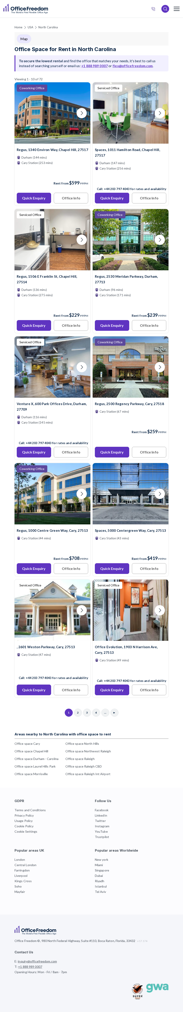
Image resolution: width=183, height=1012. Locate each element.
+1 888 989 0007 (155, 9)
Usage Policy (24, 821)
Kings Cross (23, 881)
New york (101, 859)
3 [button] (43, 498)
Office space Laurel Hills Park (35, 766)
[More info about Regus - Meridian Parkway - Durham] (130, 267)
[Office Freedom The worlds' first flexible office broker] (25, 8)
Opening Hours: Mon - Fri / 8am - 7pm (41, 972)
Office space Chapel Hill (31, 751)
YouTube (101, 831)
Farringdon (22, 870)
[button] (139, 529)
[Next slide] (82, 113)
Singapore (102, 870)
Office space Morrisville (31, 774)
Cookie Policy (24, 826)
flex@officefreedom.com (132, 66)
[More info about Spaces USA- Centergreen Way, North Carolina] (130, 521)
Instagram (102, 826)
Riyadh (99, 881)
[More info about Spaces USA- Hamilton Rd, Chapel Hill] (130, 141)
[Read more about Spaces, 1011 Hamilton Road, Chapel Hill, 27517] (130, 179)
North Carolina (48, 27)
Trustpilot (102, 837)
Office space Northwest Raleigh (88, 751)
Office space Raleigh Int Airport (87, 774)
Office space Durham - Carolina (36, 759)
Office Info (71, 198)
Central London (25, 865)
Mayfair (20, 892)
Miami (99, 865)
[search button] (47, 8)
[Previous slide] (23, 113)
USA (30, 27)
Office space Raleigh (80, 759)
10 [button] (78, 507)
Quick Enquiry (34, 198)
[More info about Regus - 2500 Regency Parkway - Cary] (130, 395)
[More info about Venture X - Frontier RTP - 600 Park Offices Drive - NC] (52, 395)
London (20, 859)
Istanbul (101, 886)
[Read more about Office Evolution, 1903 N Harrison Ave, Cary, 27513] (130, 671)
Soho (18, 886)
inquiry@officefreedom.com (37, 961)
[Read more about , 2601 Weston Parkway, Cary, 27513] (52, 668)
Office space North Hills (82, 743)
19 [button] (79, 502)
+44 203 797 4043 (117, 189)
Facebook (101, 810)
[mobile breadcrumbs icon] (177, 9)
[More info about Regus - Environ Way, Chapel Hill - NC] (52, 141)
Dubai (99, 875)
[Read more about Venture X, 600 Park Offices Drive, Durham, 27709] (52, 433)
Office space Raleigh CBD (83, 766)
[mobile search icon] (165, 9)
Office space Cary (27, 743)
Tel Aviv (100, 892)
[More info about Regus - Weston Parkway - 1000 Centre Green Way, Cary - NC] (52, 521)
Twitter (100, 821)
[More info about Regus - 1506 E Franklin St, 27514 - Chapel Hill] (52, 267)
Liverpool (21, 875)
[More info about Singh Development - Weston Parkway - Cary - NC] (52, 638)
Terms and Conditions (30, 810)
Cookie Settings (26, 831)
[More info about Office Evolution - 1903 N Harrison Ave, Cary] (130, 638)
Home (18, 27)
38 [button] (118, 488)
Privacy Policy (24, 815)
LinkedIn (101, 815)
